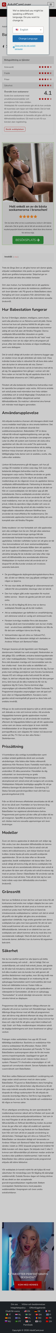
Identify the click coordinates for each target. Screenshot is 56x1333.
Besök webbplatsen (15, 129)
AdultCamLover (36, 1330)
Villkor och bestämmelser (33, 1304)
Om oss (14, 1304)
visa (15, 257)
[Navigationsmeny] (51, 4)
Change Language (28, 38)
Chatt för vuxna (13, 1311)
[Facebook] (3, 46)
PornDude (28, 1324)
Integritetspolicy (18, 1307)
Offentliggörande (37, 1307)
